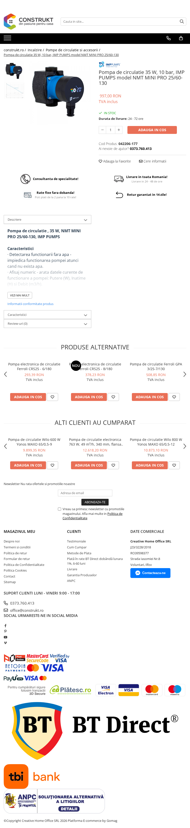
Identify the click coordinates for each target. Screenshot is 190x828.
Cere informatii (154, 161)
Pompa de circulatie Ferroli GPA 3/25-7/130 (156, 366)
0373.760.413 (21, 603)
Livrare (72, 569)
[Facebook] (5, 625)
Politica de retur (15, 553)
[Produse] (8, 39)
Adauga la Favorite (116, 161)
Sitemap (10, 582)
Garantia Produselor (82, 575)
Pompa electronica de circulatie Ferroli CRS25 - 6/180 (34, 366)
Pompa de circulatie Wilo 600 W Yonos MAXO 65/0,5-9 (34, 442)
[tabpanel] (59, 93)
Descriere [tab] (14, 219)
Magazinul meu (19, 531)
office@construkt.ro (26, 610)
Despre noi (12, 541)
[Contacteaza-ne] (168, 38)
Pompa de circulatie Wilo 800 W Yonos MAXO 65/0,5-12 (156, 442)
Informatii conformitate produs (30, 304)
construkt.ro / (15, 50)
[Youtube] (5, 637)
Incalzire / (36, 50)
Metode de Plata (79, 553)
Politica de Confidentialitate (24, 564)
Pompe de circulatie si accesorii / (73, 50)
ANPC (71, 580)
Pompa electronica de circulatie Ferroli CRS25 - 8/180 (95, 366)
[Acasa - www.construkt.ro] (28, 22)
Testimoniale (76, 541)
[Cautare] (181, 22)
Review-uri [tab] (17, 323)
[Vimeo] (5, 643)
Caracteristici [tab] (17, 314)
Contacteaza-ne (154, 573)
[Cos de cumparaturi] (181, 38)
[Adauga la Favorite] (52, 397)
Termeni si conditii (17, 547)
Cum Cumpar (77, 547)
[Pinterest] (5, 631)
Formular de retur (17, 559)
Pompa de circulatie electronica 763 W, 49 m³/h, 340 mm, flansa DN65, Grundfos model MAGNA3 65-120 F (95, 442)
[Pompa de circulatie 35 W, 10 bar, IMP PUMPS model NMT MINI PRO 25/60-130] (59, 93)
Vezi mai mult (19, 295)
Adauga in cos (152, 129)
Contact (9, 576)
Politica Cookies (15, 570)
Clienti (74, 531)
